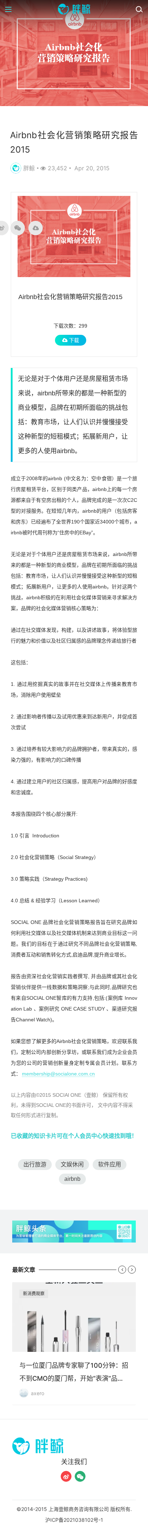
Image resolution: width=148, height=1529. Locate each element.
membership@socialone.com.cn (58, 1074)
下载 (73, 340)
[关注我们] (66, 1476)
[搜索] (139, 9)
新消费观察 (34, 1293)
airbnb (72, 1179)
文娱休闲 (72, 1164)
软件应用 (109, 1164)
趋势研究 (22, 118)
